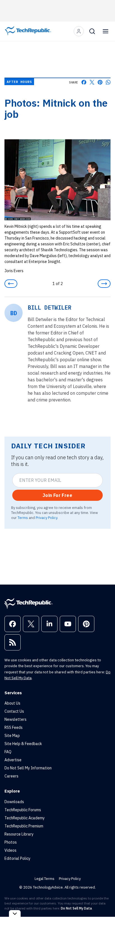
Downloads (14, 801)
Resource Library (18, 834)
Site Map (12, 735)
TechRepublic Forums (22, 809)
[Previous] (10, 283)
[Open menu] (105, 31)
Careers (11, 776)
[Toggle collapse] (15, 913)
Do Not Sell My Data (76, 908)
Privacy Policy (46, 517)
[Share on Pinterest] (100, 82)
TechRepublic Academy (24, 817)
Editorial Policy (17, 858)
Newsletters (15, 719)
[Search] (92, 31)
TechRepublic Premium (23, 826)
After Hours (19, 82)
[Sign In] (79, 31)
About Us (12, 703)
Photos (10, 842)
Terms (23, 517)
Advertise (12, 759)
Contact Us (14, 711)
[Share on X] (92, 82)
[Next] (104, 283)
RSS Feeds (13, 727)
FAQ (7, 751)
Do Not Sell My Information (28, 767)
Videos (10, 850)
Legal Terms (44, 878)
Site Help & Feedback (23, 743)
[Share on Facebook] (84, 82)
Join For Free (57, 495)
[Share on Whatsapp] (108, 82)
